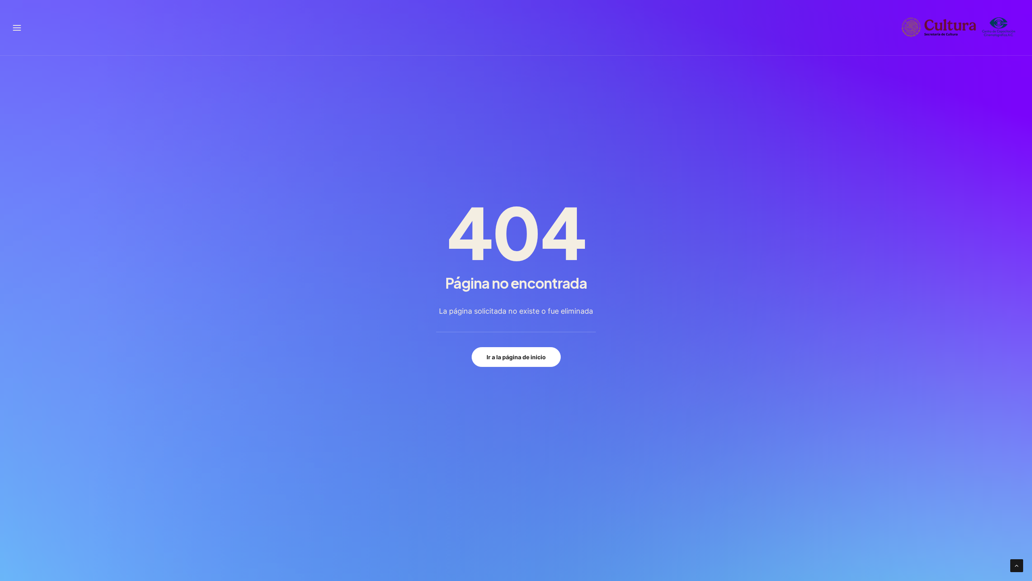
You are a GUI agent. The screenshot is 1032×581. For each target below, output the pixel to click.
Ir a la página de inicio (516, 357)
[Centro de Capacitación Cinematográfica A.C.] (958, 28)
